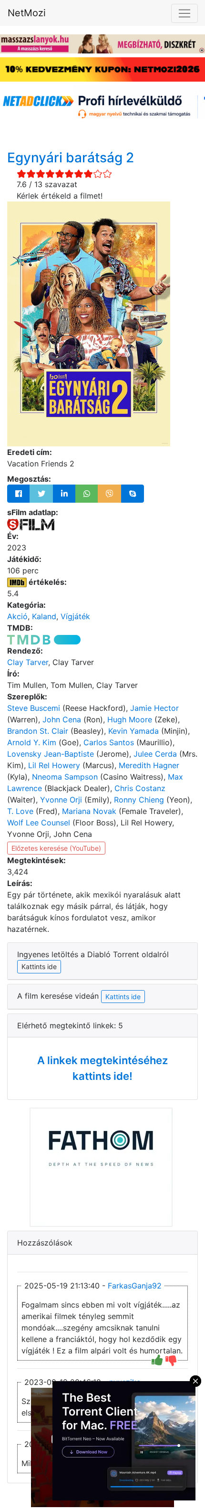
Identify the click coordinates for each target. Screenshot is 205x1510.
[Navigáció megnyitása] (184, 13)
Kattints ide (123, 997)
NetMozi (27, 13)
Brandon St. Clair (37, 731)
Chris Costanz (139, 788)
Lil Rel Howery (54, 765)
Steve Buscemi (33, 708)
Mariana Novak (89, 811)
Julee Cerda (155, 754)
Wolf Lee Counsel (38, 822)
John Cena (61, 719)
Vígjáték (75, 616)
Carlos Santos (108, 742)
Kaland (44, 616)
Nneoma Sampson (65, 776)
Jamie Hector (154, 708)
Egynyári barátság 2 (70, 157)
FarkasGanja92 (135, 1285)
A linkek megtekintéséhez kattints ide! (102, 1068)
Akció (17, 616)
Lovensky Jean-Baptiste (50, 754)
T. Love (20, 811)
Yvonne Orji (61, 799)
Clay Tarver (27, 662)
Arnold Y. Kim (31, 742)
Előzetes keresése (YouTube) (56, 848)
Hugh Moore (129, 719)
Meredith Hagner (149, 765)
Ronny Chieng (139, 799)
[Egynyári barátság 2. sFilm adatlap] (30, 523)
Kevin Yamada (133, 731)
